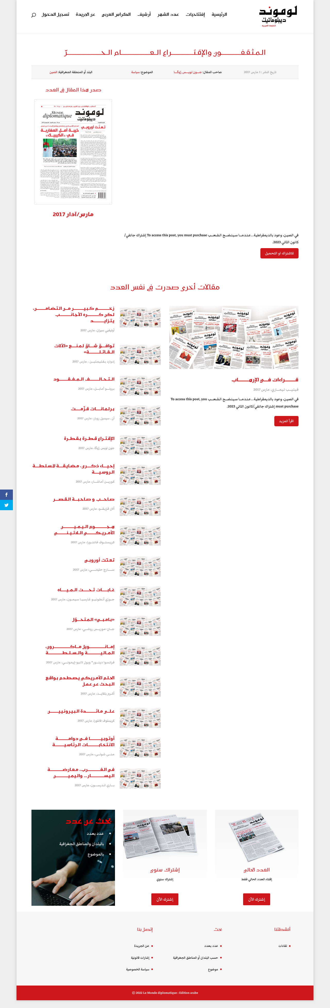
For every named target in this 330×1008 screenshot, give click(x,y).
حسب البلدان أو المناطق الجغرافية (195, 957)
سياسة (135, 72)
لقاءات (282, 945)
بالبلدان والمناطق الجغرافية (81, 844)
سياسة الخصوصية (137, 969)
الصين (53, 72)
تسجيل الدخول (55, 15)
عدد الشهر (168, 15)
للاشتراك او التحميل (279, 253)
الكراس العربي (116, 15)
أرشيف (144, 15)
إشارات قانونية (140, 957)
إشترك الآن (164, 899)
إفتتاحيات (195, 15)
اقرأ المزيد (286, 421)
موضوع (213, 969)
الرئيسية (219, 15)
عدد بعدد (95, 833)
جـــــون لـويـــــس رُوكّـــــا (188, 72)
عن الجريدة (85, 15)
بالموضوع (96, 854)
